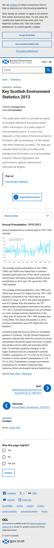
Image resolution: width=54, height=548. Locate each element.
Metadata (27, 373)
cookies (13, 5)
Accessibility (7, 506)
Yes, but (11, 463)
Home (4, 79)
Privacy (44, 511)
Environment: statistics (17, 181)
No (9, 457)
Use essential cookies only (27, 44)
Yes (9, 450)
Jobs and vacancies (29, 511)
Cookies (40, 506)
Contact (30, 506)
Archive (19, 506)
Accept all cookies (27, 35)
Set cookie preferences (27, 51)
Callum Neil (14, 427)
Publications (15, 79)
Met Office (15, 373)
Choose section (11, 216)
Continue (8, 473)
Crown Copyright (9, 511)
